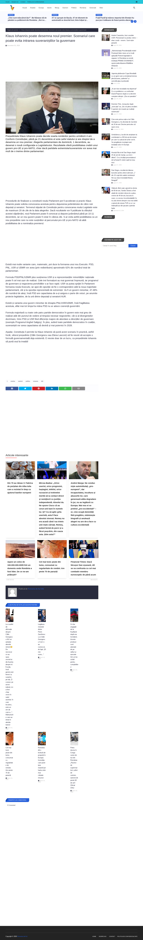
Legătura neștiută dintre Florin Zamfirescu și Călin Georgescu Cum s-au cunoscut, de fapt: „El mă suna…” (42, 639)
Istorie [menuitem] (49, 8)
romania (35, 381)
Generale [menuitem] (92, 8)
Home (94, 936)
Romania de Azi (22, 936)
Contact (23, 2)
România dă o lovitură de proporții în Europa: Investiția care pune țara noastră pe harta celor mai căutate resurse (42, 763)
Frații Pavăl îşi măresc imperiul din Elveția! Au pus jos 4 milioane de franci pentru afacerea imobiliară (115, 19)
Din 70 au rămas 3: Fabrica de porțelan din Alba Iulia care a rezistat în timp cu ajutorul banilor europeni (20, 488)
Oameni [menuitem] (65, 8)
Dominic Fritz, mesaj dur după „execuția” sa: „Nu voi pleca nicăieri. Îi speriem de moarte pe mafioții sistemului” (124, 108)
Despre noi (15, 2)
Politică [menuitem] (73, 8)
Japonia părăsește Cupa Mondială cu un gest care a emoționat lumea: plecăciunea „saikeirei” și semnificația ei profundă (124, 77)
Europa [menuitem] (41, 8)
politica (28, 381)
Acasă (7, 2)
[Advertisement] (52, 62)
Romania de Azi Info (35, 589)
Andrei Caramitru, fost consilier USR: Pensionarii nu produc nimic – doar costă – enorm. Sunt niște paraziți (124, 39)
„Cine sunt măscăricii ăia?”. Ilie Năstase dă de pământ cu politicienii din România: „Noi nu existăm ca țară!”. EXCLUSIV (27, 19)
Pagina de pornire (12, 30)
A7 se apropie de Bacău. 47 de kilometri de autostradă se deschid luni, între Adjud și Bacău (70, 19)
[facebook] (136, 2)
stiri (42, 381)
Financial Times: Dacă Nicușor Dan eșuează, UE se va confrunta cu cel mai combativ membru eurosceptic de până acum (83, 568)
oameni (20, 381)
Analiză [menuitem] (32, 8)
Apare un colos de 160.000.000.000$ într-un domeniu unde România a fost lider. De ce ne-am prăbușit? (19, 568)
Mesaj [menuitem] (57, 8)
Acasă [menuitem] (24, 8)
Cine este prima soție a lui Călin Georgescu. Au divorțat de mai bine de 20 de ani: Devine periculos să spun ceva (124, 123)
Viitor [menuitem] (101, 8)
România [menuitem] (83, 8)
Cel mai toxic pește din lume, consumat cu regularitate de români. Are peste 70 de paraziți (51, 567)
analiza (13, 381)
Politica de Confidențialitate (35, 2)
